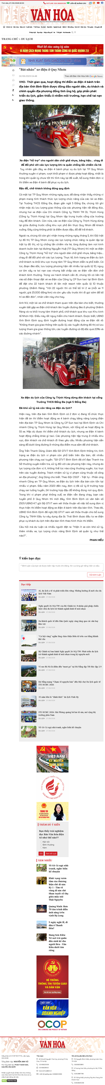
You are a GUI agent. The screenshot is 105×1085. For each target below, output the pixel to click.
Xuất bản (29, 27)
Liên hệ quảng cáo (78, 3)
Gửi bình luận (95, 574)
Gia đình (49, 27)
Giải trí (64, 27)
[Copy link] (13, 85)
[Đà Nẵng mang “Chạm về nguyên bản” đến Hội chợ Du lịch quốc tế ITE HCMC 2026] (28, 686)
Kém (45, 847)
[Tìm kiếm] (72, 32)
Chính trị (9, 27)
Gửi (41, 853)
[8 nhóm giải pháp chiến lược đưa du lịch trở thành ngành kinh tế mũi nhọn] (28, 610)
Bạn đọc (40, 32)
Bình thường (48, 844)
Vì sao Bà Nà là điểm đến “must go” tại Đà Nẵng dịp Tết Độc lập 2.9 (70, 666)
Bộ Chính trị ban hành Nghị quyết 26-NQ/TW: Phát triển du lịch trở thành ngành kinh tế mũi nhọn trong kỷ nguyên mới (68, 653)
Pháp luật (32, 32)
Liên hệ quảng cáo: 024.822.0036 (50, 1074)
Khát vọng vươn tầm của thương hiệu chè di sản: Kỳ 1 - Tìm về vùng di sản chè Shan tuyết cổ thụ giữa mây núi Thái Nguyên (58, 888)
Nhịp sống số (48, 32)
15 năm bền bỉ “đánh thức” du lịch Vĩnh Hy (59, 697)
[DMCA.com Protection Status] (9, 1081)
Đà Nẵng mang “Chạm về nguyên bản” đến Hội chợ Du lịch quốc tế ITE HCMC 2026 (70, 683)
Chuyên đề (98, 27)
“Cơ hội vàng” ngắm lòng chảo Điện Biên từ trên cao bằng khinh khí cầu (68, 638)
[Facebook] (13, 70)
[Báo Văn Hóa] (52, 1044)
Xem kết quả (51, 853)
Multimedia (66, 32)
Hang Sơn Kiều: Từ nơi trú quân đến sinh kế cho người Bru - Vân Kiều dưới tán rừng (58, 942)
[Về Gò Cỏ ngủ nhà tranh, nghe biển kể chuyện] (28, 731)
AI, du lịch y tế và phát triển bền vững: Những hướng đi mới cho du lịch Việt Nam (70, 592)
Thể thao (36, 27)
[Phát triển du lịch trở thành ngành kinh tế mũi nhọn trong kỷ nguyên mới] (28, 656)
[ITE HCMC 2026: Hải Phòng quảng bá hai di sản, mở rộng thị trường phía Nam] (28, 716)
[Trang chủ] (4, 27)
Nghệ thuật (57, 27)
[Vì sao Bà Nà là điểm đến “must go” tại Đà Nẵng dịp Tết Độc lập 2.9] (28, 671)
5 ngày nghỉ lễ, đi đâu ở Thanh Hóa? (58, 925)
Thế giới (59, 32)
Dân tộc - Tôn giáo (87, 27)
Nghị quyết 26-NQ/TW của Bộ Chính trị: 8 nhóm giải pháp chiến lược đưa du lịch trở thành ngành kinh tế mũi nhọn (68, 607)
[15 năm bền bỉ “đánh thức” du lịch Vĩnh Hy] (28, 701)
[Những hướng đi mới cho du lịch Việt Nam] (28, 595)
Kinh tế (77, 27)
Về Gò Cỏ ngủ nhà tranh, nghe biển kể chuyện (60, 727)
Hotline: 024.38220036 (56, 3)
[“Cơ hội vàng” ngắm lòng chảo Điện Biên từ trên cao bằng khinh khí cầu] (28, 640)
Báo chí (22, 27)
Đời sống (71, 27)
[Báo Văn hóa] (52, 15)
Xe (54, 32)
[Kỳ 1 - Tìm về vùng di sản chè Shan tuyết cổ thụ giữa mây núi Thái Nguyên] (41, 880)
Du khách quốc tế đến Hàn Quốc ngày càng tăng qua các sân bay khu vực (68, 622)
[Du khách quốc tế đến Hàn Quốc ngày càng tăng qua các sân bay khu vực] (28, 625)
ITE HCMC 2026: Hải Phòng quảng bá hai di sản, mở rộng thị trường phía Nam (67, 713)
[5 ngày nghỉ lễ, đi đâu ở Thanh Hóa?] (41, 924)
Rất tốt (46, 842)
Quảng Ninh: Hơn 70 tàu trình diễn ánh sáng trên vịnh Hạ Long (58, 911)
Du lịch (43, 27)
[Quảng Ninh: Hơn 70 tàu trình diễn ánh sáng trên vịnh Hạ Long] (41, 909)
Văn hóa (16, 27)
